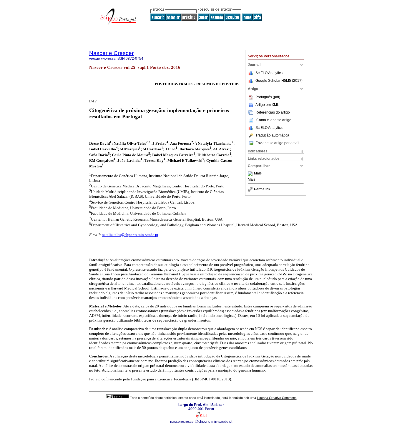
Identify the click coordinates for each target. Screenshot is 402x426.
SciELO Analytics (269, 73)
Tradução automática (272, 135)
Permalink (262, 189)
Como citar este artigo (273, 120)
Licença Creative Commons (277, 398)
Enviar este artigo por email (277, 143)
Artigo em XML (267, 105)
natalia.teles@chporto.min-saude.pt (130, 234)
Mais (258, 174)
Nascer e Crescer (111, 53)
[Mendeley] (251, 174)
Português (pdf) (267, 97)
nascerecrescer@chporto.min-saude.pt (201, 422)
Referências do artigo (272, 112)
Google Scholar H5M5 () (279, 81)
